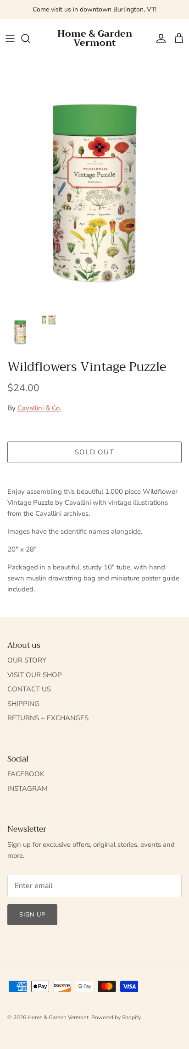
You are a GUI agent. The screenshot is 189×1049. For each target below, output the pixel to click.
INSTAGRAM (27, 788)
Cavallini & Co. (39, 408)
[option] (94, 183)
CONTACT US (29, 689)
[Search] (30, 38)
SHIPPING (23, 703)
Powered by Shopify (116, 1017)
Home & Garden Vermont (58, 1017)
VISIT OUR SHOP (34, 674)
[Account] (159, 38)
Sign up (32, 915)
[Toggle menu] (10, 38)
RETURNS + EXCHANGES (48, 718)
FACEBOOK (25, 773)
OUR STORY (26, 660)
